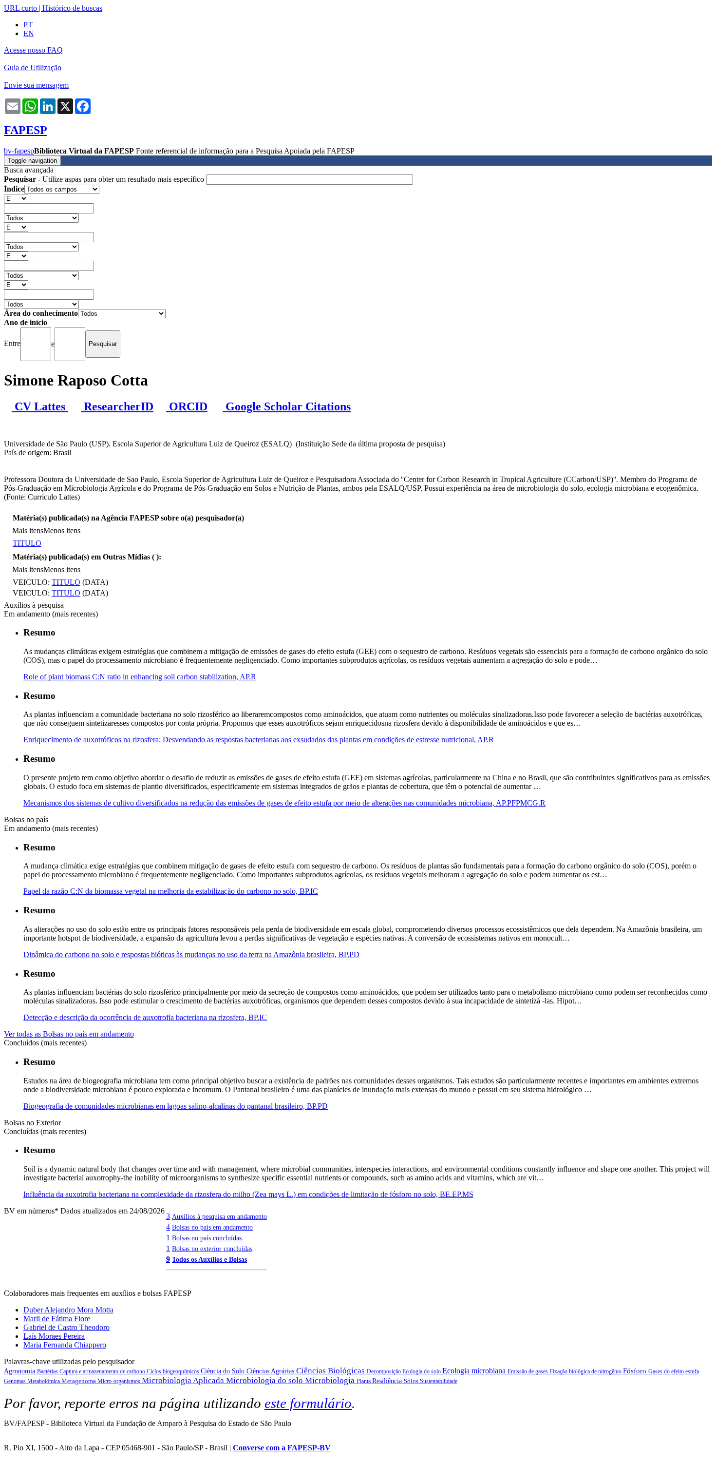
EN (28, 33)
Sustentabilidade (438, 1381)
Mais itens (27, 530)
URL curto (20, 8)
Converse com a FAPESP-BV (282, 1448)
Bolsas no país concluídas (207, 1238)
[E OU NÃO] (16, 198)
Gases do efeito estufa (673, 1371)
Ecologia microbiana (475, 1371)
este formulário (308, 1403)
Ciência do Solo (223, 1371)
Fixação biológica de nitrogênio (586, 1371)
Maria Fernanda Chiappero (64, 1345)
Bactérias (48, 1371)
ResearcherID (117, 406)
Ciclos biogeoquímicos (174, 1371)
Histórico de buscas (72, 8)
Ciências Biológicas (331, 1370)
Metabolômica (44, 1381)
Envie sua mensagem (36, 85)
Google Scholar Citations (287, 406)
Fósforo (635, 1371)
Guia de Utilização (32, 67)
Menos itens (61, 530)
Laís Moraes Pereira (54, 1336)
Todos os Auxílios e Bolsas (209, 1259)
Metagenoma (79, 1381)
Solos (412, 1381)
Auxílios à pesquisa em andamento (219, 1216)
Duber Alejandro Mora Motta (68, 1310)
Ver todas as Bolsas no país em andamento (69, 1034)
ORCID (186, 406)
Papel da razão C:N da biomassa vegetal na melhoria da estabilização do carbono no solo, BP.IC (170, 891)
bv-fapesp (19, 151)
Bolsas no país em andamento (212, 1227)
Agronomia (20, 1371)
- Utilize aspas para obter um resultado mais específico (105, 179)
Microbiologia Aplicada (184, 1380)
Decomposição (384, 1371)
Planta (364, 1381)
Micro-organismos (119, 1381)
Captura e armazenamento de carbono (103, 1371)
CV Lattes (40, 406)
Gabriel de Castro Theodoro (66, 1327)
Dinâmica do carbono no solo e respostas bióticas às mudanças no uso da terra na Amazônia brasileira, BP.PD (191, 954)
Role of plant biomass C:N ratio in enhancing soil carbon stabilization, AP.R (139, 677)
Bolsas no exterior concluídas (212, 1248)
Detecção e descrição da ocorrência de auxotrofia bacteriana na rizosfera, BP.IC (145, 1017)
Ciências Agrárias (271, 1371)
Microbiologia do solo (265, 1380)
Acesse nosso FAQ (33, 50)
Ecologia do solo (422, 1371)
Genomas (15, 1381)
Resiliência (388, 1381)
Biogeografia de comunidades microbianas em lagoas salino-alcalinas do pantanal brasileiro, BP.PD (175, 1106)
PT (28, 24)
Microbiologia (331, 1380)
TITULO (27, 543)
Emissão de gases (528, 1371)
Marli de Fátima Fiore (56, 1318)
